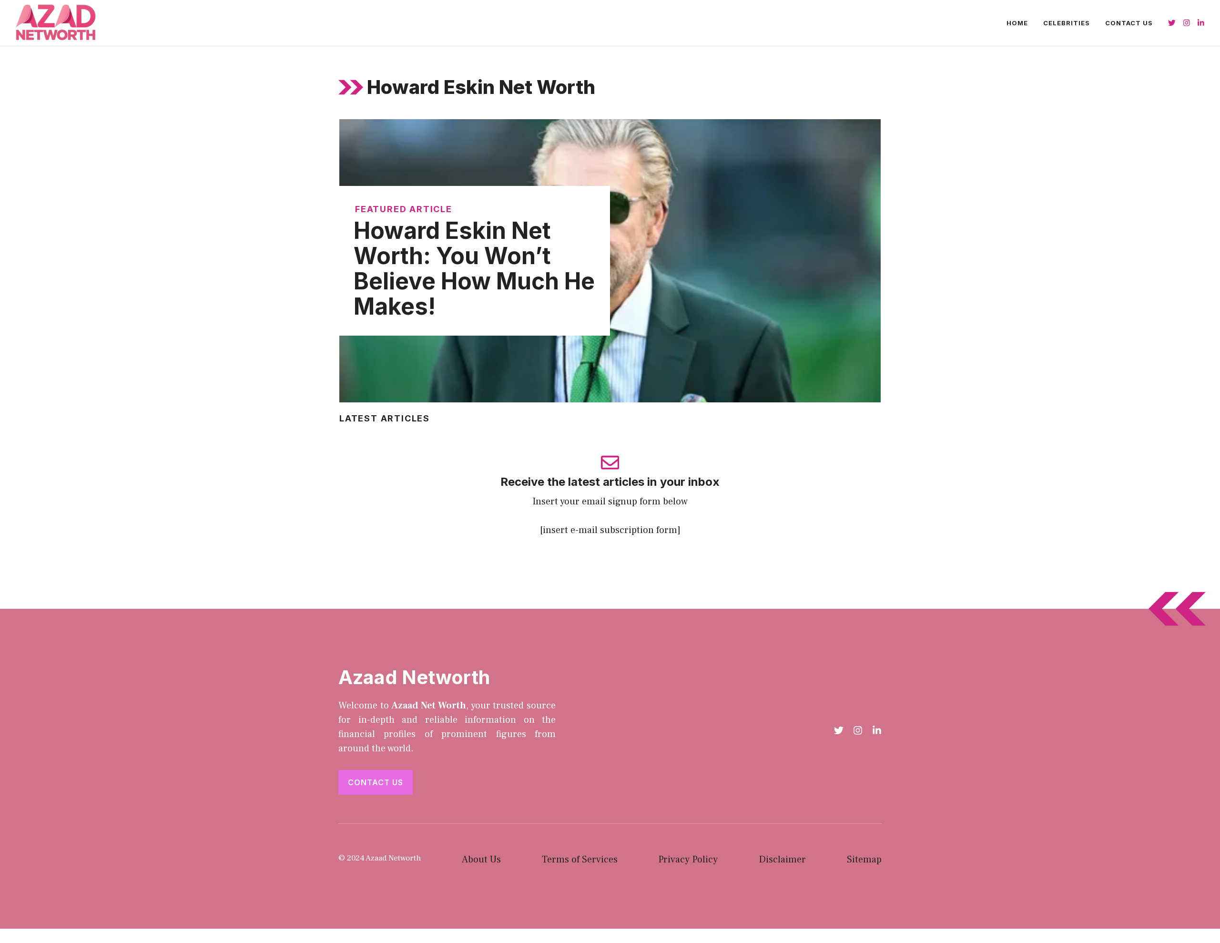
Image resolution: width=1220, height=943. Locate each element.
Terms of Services (580, 859)
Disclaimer (782, 859)
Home (1017, 23)
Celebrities (1066, 23)
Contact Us (1129, 23)
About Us (481, 859)
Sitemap (864, 859)
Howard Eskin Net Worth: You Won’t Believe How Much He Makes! (474, 268)
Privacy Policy (688, 859)
